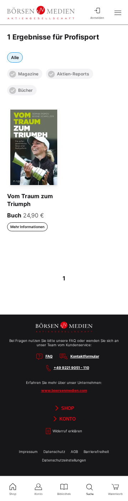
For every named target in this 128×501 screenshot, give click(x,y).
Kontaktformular (84, 356)
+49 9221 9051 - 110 (71, 367)
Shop (67, 408)
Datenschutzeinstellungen (64, 460)
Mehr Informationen (27, 227)
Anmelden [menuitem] (97, 18)
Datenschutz (54, 451)
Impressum (28, 451)
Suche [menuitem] (90, 494)
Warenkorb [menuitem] (115, 494)
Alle (15, 57)
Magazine (28, 74)
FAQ (49, 356)
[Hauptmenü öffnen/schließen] (117, 12)
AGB (74, 451)
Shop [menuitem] (12, 494)
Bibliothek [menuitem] (64, 494)
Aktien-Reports (73, 74)
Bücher (25, 90)
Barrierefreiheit (96, 451)
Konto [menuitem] (38, 494)
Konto (67, 419)
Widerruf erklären (67, 431)
